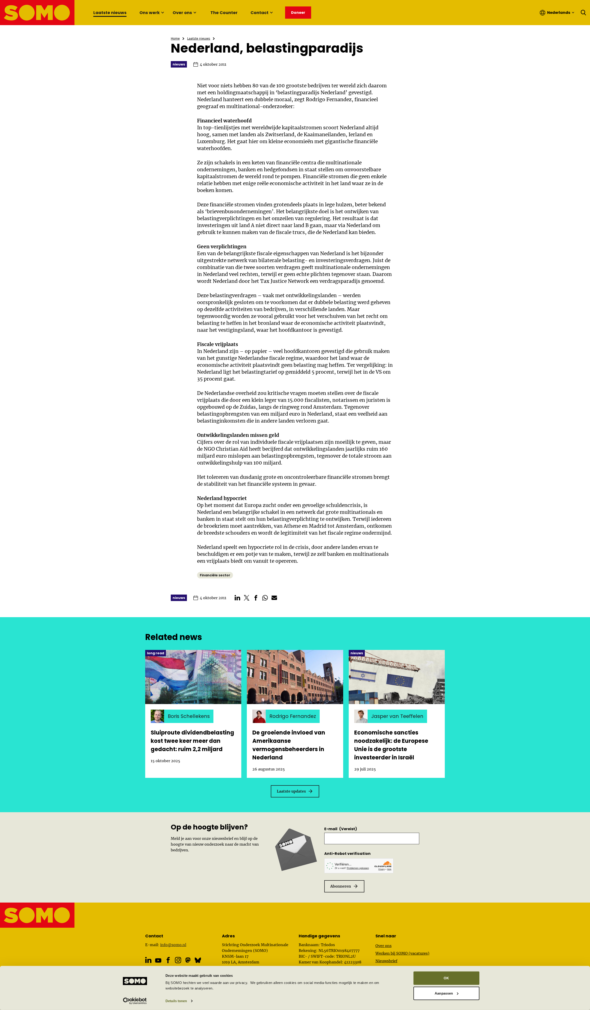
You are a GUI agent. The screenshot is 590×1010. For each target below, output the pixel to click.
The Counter (224, 12)
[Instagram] (178, 960)
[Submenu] (162, 12)
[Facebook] (168, 960)
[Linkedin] (148, 960)
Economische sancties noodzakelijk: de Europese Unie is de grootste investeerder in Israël (391, 745)
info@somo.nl (173, 944)
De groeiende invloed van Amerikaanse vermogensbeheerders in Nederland (288, 745)
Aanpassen (444, 993)
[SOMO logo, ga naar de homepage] (37, 12)
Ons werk (149, 12)
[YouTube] (158, 960)
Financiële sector (215, 575)
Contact (259, 12)
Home (175, 38)
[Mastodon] (188, 960)
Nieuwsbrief (386, 961)
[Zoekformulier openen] (583, 12)
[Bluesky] (198, 960)
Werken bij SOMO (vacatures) (402, 953)
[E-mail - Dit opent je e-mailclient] (274, 597)
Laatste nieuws (110, 12)
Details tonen (176, 1001)
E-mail (340, 829)
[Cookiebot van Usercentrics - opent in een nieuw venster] (135, 1001)
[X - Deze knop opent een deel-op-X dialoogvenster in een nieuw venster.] (246, 597)
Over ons (182, 12)
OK (446, 978)
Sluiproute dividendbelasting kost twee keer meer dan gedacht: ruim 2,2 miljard (192, 741)
